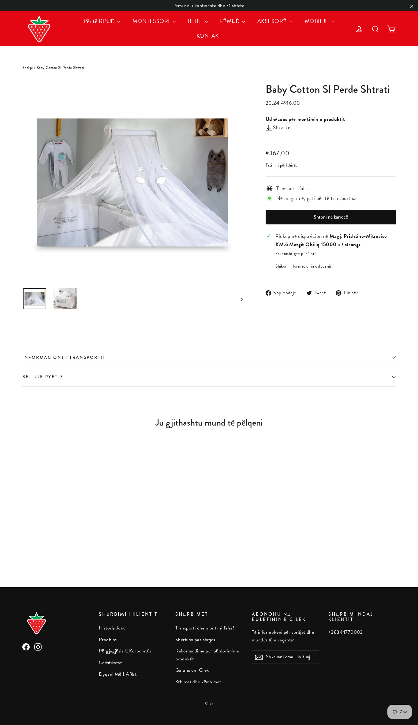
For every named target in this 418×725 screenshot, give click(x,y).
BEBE (195, 21)
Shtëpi (27, 68)
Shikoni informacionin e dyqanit (303, 266)
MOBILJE (317, 21)
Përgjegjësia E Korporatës (125, 651)
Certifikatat (110, 662)
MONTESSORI (151, 21)
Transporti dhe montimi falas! (204, 628)
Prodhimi (108, 639)
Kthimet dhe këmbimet (198, 682)
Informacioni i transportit (64, 357)
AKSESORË (272, 21)
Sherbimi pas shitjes (195, 639)
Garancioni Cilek (192, 670)
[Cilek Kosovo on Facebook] (26, 646)
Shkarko (281, 127)
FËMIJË (230, 21)
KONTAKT (209, 36)
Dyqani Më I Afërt (117, 674)
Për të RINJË (100, 21)
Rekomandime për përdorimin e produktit (207, 654)
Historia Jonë (112, 628)
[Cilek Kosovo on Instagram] (38, 646)
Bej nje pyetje (43, 377)
